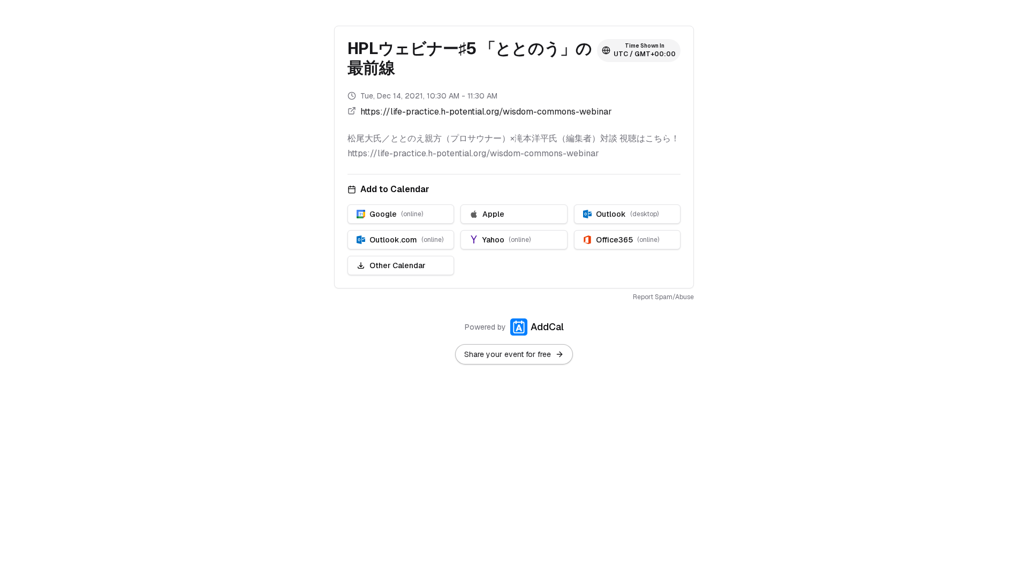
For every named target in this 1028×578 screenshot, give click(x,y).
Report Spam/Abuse (663, 297)
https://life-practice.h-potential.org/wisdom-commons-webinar (486, 111)
